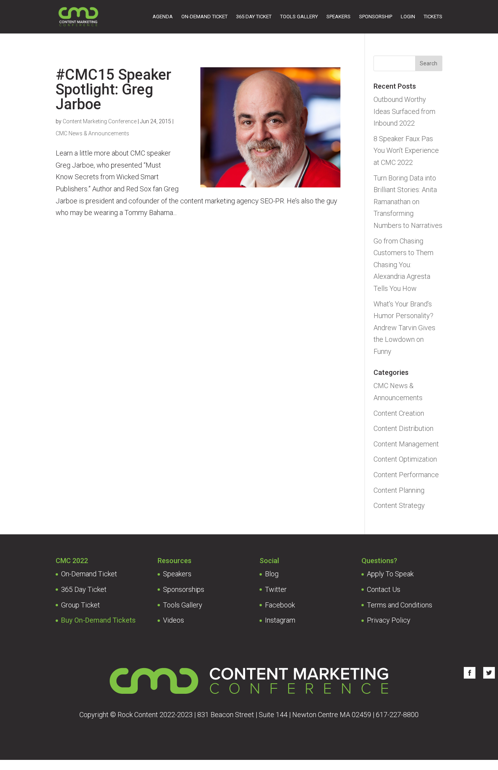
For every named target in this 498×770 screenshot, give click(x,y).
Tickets (433, 16)
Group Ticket (80, 605)
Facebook (280, 605)
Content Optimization (405, 459)
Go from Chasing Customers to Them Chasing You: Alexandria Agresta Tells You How (403, 264)
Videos (173, 620)
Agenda (163, 16)
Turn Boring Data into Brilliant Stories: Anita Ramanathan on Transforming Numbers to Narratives (408, 201)
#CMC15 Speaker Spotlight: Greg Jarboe (113, 89)
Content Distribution (403, 428)
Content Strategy (399, 505)
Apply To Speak (390, 574)
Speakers (338, 16)
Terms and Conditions (399, 605)
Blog (272, 574)
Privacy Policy (388, 620)
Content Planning (399, 490)
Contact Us (383, 589)
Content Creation (399, 413)
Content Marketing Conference (100, 121)
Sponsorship (375, 16)
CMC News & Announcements (92, 133)
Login (408, 16)
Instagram (280, 620)
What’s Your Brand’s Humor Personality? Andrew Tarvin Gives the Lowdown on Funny (404, 327)
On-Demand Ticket (204, 16)
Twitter (276, 589)
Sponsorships (183, 589)
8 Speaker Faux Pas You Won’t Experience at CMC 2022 (406, 150)
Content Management (406, 444)
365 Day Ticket (254, 16)
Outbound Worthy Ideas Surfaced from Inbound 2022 (404, 111)
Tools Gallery (299, 16)
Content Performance (406, 475)
